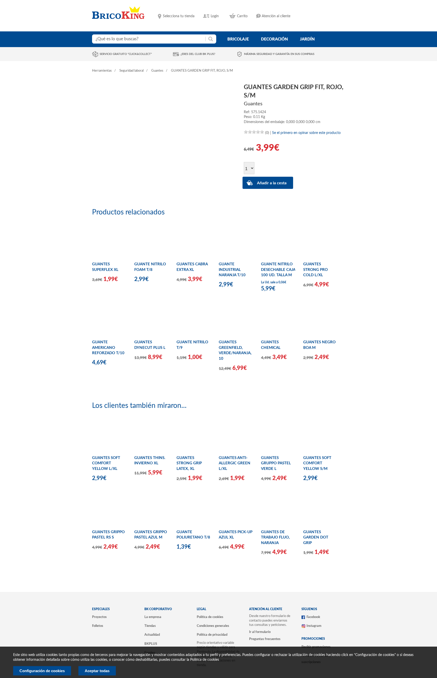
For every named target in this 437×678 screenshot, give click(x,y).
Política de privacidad (212, 634)
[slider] (254, 132)
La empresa (152, 617)
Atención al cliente (276, 16)
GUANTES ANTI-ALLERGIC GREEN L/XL (234, 463)
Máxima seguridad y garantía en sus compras (279, 54)
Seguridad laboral (131, 70)
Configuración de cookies (42, 671)
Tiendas (150, 625)
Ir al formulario (260, 631)
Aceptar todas (97, 671)
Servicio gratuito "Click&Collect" (126, 54)
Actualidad (152, 634)
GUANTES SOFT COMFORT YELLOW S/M (317, 463)
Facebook (313, 617)
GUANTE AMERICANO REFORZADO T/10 (108, 347)
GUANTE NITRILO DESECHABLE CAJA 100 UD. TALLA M (278, 269)
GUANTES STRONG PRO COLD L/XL (315, 269)
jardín (307, 39)
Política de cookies (210, 617)
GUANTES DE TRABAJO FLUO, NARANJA (275, 537)
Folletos (97, 625)
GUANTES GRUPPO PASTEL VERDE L (276, 463)
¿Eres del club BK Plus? (198, 54)
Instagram (314, 625)
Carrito (242, 16)
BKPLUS (150, 643)
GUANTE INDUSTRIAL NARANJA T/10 (232, 269)
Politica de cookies (204, 660)
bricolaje (238, 39)
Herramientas (102, 70)
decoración (274, 39)
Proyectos (99, 617)
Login (215, 16)
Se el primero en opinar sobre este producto (306, 132)
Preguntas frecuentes (264, 639)
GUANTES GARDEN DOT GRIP (315, 537)
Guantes (157, 70)
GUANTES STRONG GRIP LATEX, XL (189, 463)
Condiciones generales (213, 625)
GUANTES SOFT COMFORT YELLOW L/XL (106, 463)
